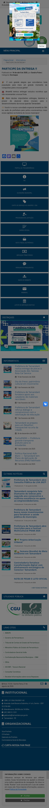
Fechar (41, 46)
